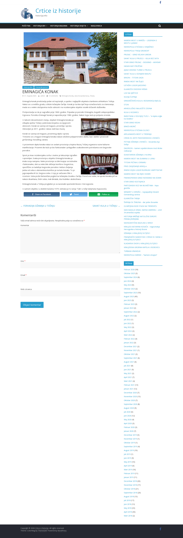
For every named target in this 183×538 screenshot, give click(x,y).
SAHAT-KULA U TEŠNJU (106, 205)
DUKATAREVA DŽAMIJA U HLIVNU (138, 155)
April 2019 (128, 466)
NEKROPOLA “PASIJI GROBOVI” (136, 51)
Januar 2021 (128, 389)
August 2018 (129, 496)
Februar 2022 (129, 339)
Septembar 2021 (130, 358)
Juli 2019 (127, 454)
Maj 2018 (127, 508)
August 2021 (129, 362)
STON (126, 104)
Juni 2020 (127, 416)
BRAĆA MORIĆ (130, 126)
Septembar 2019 (130, 446)
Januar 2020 (128, 431)
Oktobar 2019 (129, 442)
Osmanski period (41, 87)
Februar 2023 (129, 304)
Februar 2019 (129, 473)
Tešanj (92, 96)
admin (42, 96)
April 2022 (128, 331)
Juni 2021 (127, 369)
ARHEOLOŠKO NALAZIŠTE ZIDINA (138, 108)
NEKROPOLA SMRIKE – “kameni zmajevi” (140, 255)
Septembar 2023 (130, 292)
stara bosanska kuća (81, 96)
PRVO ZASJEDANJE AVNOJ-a (135, 166)
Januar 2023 (128, 308)
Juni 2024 (127, 281)
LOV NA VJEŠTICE (131, 93)
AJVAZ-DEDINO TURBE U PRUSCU (138, 70)
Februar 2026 (129, 269)
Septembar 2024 (130, 277)
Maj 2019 (127, 462)
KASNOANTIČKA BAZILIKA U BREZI (138, 223)
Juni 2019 (127, 458)
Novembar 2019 (130, 439)
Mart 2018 (128, 516)
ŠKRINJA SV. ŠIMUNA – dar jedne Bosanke (141, 202)
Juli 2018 (127, 500)
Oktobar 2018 (129, 489)
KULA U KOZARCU (131, 112)
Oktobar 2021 (129, 354)
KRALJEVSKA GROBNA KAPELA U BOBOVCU (142, 247)
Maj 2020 (127, 419)
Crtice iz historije (58, 10)
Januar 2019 (128, 477)
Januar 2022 (128, 342)
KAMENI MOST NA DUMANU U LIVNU (139, 158)
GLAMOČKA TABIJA (132, 198)
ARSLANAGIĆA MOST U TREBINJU (138, 134)
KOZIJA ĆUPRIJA (130, 97)
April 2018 (128, 512)
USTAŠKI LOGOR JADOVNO (135, 85)
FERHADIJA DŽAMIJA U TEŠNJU (38, 205)
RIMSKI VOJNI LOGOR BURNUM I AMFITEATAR (143, 170)
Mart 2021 (128, 381)
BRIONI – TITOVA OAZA (133, 77)
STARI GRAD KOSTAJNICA (134, 181)
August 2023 (129, 296)
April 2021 (128, 377)
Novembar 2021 (130, 350)
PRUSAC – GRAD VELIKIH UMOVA (137, 54)
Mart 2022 (128, 335)
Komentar (25, 225)
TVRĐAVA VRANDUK (132, 251)
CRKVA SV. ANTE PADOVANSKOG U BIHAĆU (142, 138)
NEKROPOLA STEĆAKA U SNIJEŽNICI (139, 47)
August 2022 (129, 315)
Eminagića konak (67, 96)
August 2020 (129, 408)
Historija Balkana (58, 26)
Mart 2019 (128, 469)
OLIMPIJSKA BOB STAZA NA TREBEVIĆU (140, 206)
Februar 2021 (129, 385)
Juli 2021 (127, 365)
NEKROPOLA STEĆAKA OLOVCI (136, 130)
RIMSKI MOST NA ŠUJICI (134, 81)
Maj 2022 (127, 327)
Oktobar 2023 (129, 289)
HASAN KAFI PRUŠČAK (133, 66)
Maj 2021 (127, 373)
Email (24, 275)
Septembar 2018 (130, 492)
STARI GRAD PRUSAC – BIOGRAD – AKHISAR (142, 62)
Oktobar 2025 (129, 273)
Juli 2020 (127, 412)
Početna (26, 26)
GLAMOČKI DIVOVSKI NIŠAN (135, 89)
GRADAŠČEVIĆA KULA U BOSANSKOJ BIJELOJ (142, 101)
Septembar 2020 (130, 404)
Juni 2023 (127, 300)
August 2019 (129, 450)
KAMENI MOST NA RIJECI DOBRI (137, 174)
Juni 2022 (127, 323)
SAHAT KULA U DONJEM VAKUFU (137, 74)
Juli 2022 (127, 319)
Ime (23, 261)
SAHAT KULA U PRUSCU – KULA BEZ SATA (141, 58)
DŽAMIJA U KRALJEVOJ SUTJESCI (137, 233)
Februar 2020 (129, 427)
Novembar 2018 (130, 485)
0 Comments (53, 96)
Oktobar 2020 (129, 400)
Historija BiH (39, 26)
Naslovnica (96, 26)
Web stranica (26, 289)
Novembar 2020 (130, 396)
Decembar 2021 (130, 346)
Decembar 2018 (130, 481)
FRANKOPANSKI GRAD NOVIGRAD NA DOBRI (142, 178)
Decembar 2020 (130, 392)
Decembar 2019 (130, 435)
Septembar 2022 (130, 312)
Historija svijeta (78, 26)
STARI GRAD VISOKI (132, 122)
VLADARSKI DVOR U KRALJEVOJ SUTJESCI (140, 243)
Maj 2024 (127, 285)
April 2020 (128, 423)
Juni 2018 (127, 504)
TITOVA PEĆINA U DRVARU (135, 162)
